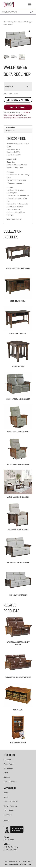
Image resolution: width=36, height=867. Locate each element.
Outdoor (7, 777)
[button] (29, 31)
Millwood (15, 115)
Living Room (13, 22)
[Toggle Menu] (29, 4)
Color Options (9, 810)
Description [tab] (10, 127)
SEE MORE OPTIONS (18, 99)
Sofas (21, 22)
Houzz (6, 821)
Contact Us (8, 815)
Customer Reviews (11, 801)
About (6, 797)
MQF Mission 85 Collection (22, 118)
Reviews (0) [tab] (10, 131)
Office (6, 773)
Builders (27, 112)
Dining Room (8, 764)
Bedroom (7, 759)
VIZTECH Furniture (25, 864)
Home (6, 22)
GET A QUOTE (18, 107)
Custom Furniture (10, 806)
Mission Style (8, 118)
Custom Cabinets (10, 781)
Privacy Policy (27, 861)
